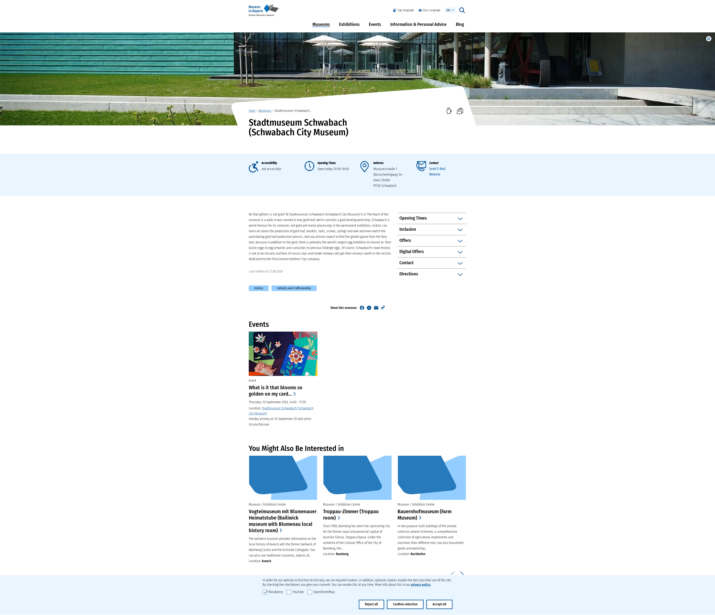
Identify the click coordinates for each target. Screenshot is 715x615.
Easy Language (431, 10)
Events (375, 24)
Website (434, 174)
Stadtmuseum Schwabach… (292, 111)
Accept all (439, 604)
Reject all (371, 604)
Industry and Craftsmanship (294, 288)
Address (378, 163)
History (258, 288)
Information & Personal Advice (418, 24)
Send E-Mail (437, 169)
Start (252, 111)
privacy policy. (421, 585)
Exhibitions (349, 24)
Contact (433, 163)
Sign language (405, 10)
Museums (321, 24)
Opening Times (326, 163)
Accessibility (269, 163)
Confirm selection (405, 604)
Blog (460, 24)
